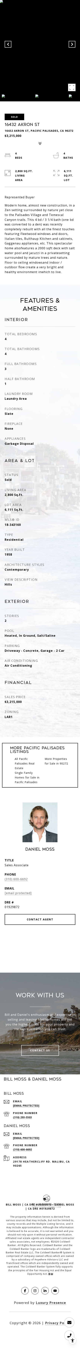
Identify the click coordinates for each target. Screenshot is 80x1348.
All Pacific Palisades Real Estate (25, 763)
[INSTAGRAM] (35, 1290)
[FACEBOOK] (25, 1290)
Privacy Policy (58, 1323)
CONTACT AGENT (40, 919)
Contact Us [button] (40, 1050)
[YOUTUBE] (55, 1290)
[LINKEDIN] (45, 1290)
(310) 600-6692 (16, 879)
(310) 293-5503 (22, 1117)
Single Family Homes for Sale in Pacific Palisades (27, 777)
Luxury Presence (51, 1302)
